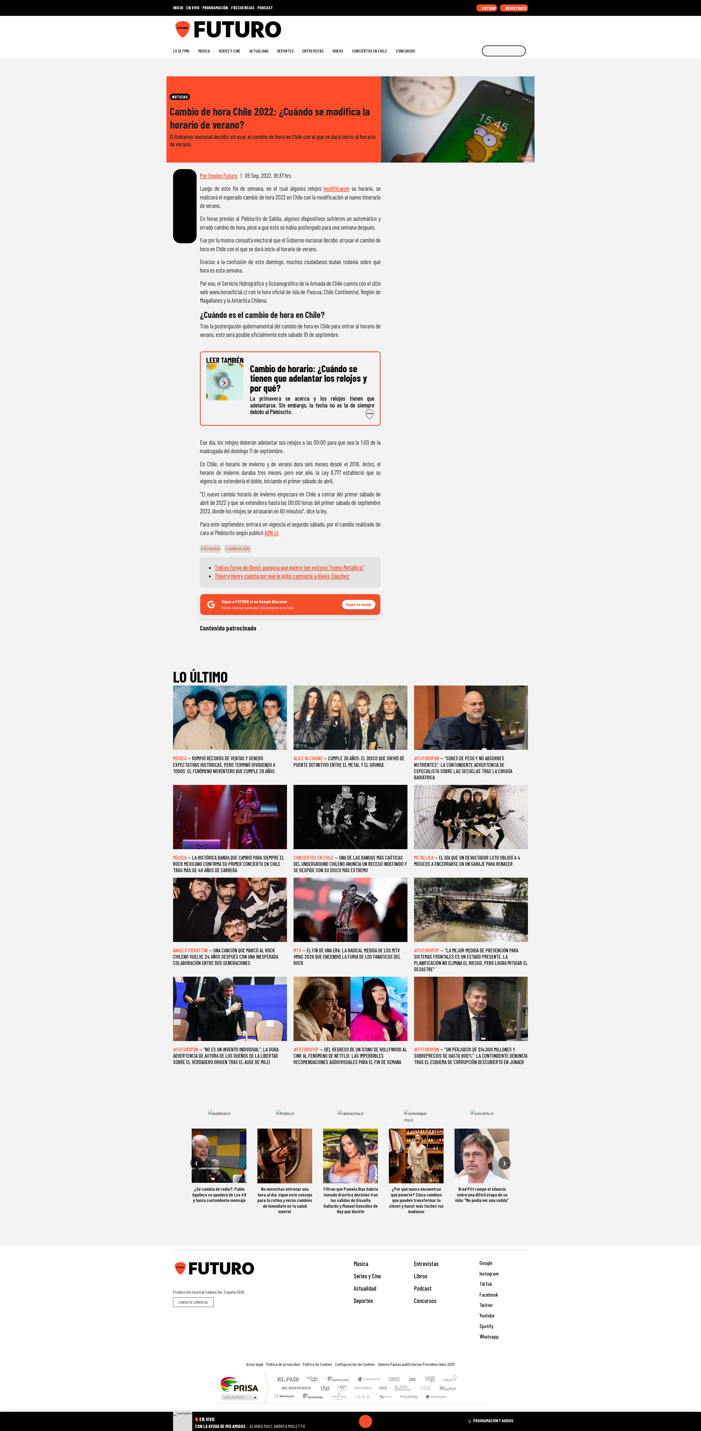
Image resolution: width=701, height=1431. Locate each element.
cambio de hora (239, 549)
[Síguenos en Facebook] (490, 27)
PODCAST (265, 7)
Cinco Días (362, 1387)
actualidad (211, 549)
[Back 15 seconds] (352, 1421)
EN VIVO (192, 7)
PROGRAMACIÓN (215, 7)
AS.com (411, 1379)
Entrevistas (312, 50)
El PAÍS (288, 1379)
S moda (383, 1403)
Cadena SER (394, 1379)
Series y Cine (229, 50)
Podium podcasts (284, 1394)
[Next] (391, 1421)
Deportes (285, 50)
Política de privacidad (283, 1364)
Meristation (433, 1403)
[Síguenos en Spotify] (516, 27)
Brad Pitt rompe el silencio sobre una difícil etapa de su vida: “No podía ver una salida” (482, 1194)
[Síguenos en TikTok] (481, 27)
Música (204, 50)
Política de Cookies (317, 1364)
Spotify (485, 1326)
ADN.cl (271, 532)
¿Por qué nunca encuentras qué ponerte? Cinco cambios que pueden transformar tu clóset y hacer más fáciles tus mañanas (416, 1200)
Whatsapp (488, 1336)
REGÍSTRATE (516, 8)
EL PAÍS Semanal (398, 1387)
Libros (420, 1275)
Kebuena (450, 1387)
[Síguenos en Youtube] (507, 27)
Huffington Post (295, 1387)
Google (485, 1263)
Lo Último (181, 50)
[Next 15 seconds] (378, 1421)
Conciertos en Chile (369, 50)
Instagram (488, 1273)
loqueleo (407, 1403)
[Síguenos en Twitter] (499, 27)
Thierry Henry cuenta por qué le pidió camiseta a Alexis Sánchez (282, 575)
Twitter (485, 1305)
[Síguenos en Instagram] (472, 27)
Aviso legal (254, 1364)
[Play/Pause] (365, 1421)
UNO (325, 1387)
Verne (414, 1387)
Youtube (486, 1315)
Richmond (284, 1403)
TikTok (485, 1284)
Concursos (405, 50)
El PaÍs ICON (361, 1403)
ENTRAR (488, 8)
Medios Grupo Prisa (239, 1397)
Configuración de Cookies (355, 1364)
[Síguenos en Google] (464, 27)
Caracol (449, 1379)
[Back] (339, 1421)
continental (383, 1387)
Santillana (340, 1379)
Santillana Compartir (369, 1379)
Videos (337, 50)
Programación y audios (493, 1420)
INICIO (178, 7)
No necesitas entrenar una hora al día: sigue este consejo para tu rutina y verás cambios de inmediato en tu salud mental (284, 1200)
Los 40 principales (314, 1379)
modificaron (336, 188)
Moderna (311, 1403)
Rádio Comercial (458, 1403)
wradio (341, 1387)
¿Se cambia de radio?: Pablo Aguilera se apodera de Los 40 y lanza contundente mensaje (219, 1194)
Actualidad (258, 50)
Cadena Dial (431, 1387)
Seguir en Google (359, 604)
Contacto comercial (193, 1302)
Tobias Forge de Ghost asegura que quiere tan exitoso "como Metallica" (289, 567)
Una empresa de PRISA (239, 1384)
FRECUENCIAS (242, 7)
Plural (337, 1403)
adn (429, 1379)
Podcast (423, 1288)
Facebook (488, 1294)
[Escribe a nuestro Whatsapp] (525, 27)
